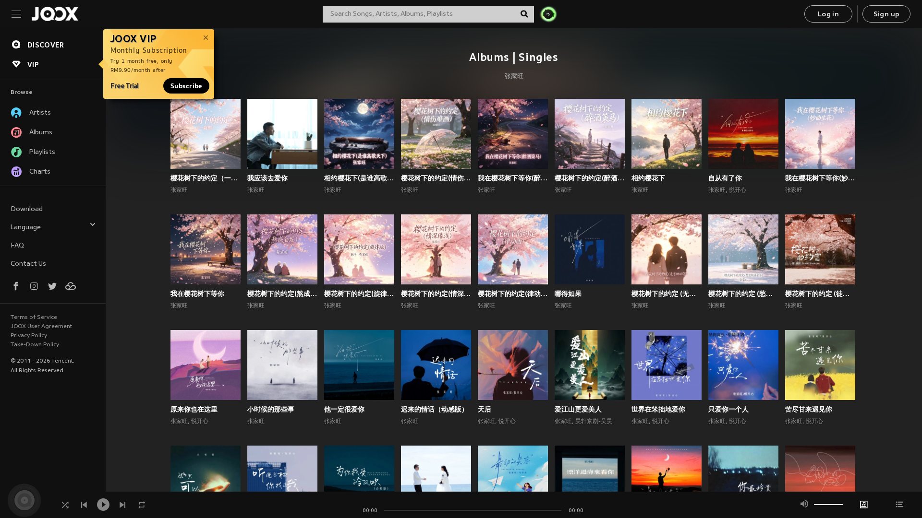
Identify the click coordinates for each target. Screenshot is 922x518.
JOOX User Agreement (41, 326)
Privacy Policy (29, 335)
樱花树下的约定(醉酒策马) (590, 178)
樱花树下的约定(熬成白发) (282, 293)
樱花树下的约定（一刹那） (205, 178)
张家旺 (514, 76)
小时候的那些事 (270, 409)
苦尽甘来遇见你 (808, 409)
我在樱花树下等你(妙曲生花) (820, 178)
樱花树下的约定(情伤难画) (436, 178)
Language (26, 227)
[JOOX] (55, 14)
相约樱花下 (648, 178)
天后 (484, 409)
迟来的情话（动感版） (434, 409)
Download (27, 209)
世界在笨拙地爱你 (658, 409)
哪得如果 (568, 293)
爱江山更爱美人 (578, 409)
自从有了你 (725, 178)
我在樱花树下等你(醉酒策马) (513, 178)
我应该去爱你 (267, 178)
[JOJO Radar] (548, 14)
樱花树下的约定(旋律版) (359, 293)
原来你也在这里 (194, 409)
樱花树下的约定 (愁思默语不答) (743, 293)
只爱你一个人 (728, 409)
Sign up (886, 14)
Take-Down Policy (35, 344)
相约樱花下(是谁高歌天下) (359, 178)
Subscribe (186, 86)
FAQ (17, 245)
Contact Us (28, 264)
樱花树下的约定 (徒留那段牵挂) (820, 293)
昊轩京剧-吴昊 (593, 421)
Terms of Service (34, 317)
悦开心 (737, 190)
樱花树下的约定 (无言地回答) (666, 293)
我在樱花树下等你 (197, 293)
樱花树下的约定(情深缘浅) (436, 293)
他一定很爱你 (344, 409)
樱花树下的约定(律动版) (513, 293)
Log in (828, 14)
